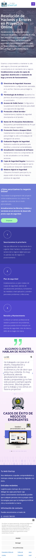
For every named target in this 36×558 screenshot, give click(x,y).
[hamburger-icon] (33, 4)
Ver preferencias (18, 548)
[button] (33, 520)
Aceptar (18, 538)
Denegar (18, 543)
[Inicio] (9, 4)
